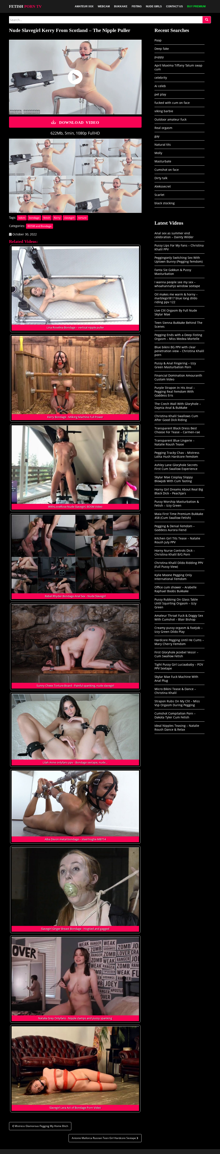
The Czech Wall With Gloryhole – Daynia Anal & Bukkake (177, 406)
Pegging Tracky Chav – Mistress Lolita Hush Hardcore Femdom (176, 455)
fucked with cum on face (172, 103)
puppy (159, 57)
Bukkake (120, 6)
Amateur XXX (84, 6)
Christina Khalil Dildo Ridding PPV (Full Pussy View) (178, 565)
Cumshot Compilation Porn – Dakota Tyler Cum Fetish (175, 715)
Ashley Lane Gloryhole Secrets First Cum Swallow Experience (176, 467)
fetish (46, 218)
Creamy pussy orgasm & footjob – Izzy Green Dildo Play (178, 630)
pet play (160, 94)
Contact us (174, 6)
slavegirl (69, 218)
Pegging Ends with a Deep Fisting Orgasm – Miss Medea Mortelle (178, 337)
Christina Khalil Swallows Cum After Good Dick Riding (176, 418)
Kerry (57, 218)
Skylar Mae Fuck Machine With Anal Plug (176, 679)
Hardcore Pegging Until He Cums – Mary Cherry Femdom (179, 642)
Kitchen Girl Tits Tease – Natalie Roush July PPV (177, 540)
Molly (158, 153)
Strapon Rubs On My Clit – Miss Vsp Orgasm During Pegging (177, 703)
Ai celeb (160, 86)
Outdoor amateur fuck (170, 119)
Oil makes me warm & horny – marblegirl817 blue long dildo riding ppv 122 (176, 298)
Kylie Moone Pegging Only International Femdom (173, 577)
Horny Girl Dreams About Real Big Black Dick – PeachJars (178, 491)
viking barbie (163, 111)
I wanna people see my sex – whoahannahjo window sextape (177, 284)
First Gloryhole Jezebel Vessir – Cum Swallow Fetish (176, 654)
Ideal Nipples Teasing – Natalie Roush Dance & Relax (176, 727)
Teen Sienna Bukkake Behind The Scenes (178, 325)
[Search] (206, 19)
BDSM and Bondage (40, 226)
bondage (34, 218)
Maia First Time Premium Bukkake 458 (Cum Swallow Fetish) (178, 516)
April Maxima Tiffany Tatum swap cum (178, 67)
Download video (79, 122)
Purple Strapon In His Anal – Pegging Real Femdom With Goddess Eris (174, 391)
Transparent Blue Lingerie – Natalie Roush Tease (174, 442)
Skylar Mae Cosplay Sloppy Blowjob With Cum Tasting (173, 479)
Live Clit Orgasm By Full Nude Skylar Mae (175, 312)
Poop (158, 40)
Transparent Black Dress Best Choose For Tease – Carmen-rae (177, 430)
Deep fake (161, 49)
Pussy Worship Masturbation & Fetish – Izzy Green (176, 503)
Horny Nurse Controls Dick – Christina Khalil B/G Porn (174, 552)
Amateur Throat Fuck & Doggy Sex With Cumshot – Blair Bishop (178, 617)
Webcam (104, 6)
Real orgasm (163, 128)
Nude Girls (154, 6)
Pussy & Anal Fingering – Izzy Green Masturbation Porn (175, 365)
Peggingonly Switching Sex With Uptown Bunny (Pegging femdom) (178, 260)
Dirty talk (160, 178)
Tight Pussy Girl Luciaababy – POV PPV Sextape (178, 666)
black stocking (164, 203)
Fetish (25, 6)
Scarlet (159, 195)
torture (82, 218)
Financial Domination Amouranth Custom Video (178, 377)
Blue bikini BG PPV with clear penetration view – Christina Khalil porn (179, 351)
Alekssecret (162, 186)
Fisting (137, 6)
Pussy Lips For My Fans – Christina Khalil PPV (179, 247)
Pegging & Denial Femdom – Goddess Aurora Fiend (174, 528)
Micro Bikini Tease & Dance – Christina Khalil (175, 691)
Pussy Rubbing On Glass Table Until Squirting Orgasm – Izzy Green (176, 603)
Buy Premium (196, 6)
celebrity (160, 78)
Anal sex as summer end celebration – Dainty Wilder (174, 235)
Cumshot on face (166, 170)
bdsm (21, 218)
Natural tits (162, 144)
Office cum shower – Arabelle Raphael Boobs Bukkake (175, 589)
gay (156, 136)
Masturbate (162, 161)
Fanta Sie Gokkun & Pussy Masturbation (172, 272)
